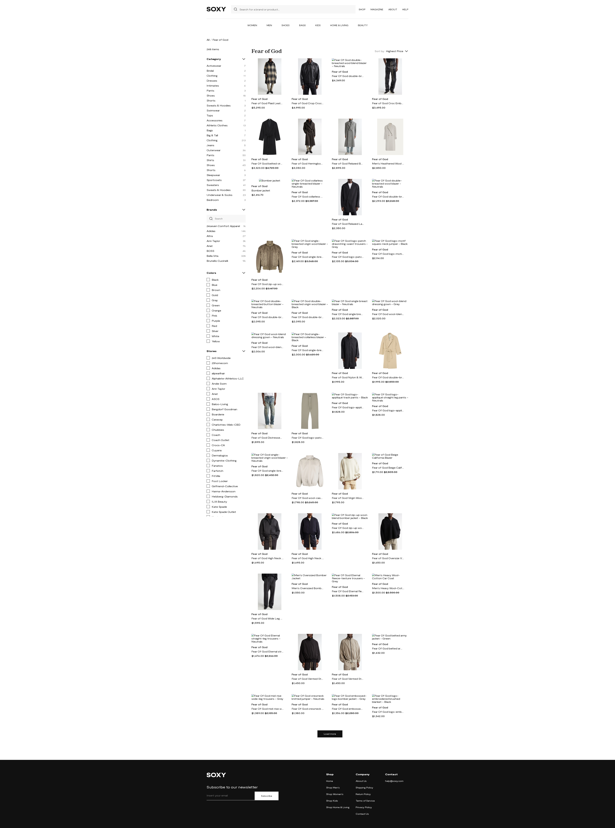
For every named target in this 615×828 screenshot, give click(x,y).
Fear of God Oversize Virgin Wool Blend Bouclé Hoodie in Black (388, 558)
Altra (210, 235)
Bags (302, 25)
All (208, 39)
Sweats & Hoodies (219, 105)
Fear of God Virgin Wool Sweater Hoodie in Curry (348, 497)
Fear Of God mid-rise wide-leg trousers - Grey (267, 708)
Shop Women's (334, 794)
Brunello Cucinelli (217, 260)
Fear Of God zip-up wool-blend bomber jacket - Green (267, 284)
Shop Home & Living (337, 807)
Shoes (286, 25)
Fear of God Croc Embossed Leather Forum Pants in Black (388, 103)
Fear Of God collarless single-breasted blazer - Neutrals (308, 196)
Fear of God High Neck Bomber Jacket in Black (267, 558)
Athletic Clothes (217, 125)
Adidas (211, 230)
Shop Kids (332, 800)
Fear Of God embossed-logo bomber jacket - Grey (348, 708)
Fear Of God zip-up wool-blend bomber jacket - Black (348, 527)
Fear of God (259, 98)
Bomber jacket (260, 190)
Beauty (363, 25)
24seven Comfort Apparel (223, 225)
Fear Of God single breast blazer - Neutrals (348, 313)
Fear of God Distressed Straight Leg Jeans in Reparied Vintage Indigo (267, 437)
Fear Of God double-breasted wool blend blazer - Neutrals (348, 75)
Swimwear (213, 110)
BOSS (210, 250)
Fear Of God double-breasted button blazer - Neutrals (267, 317)
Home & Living (339, 25)
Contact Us (362, 813)
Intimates (213, 85)
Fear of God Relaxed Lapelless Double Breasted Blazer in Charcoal (348, 223)
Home (329, 781)
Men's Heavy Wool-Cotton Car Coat (388, 588)
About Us (361, 781)
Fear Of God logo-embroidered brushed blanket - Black (388, 711)
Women (252, 25)
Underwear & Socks (219, 194)
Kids (318, 25)
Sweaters (213, 184)
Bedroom (213, 199)
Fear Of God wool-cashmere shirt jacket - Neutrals (308, 497)
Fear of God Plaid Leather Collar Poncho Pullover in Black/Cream (267, 103)
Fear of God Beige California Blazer (388, 467)
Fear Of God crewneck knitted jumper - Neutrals (308, 708)
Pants (210, 90)
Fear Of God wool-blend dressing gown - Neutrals (267, 347)
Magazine (377, 9)
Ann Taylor (213, 240)
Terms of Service (365, 800)
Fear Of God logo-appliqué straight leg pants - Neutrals (388, 410)
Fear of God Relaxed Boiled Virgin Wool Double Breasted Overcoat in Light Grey (348, 163)
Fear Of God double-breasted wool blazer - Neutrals (388, 196)
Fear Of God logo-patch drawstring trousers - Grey (308, 437)
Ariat (210, 245)
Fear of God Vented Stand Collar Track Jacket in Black (308, 678)
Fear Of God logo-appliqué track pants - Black (348, 407)
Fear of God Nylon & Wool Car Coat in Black (348, 377)
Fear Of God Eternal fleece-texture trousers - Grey (348, 591)
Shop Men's (333, 787)
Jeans (210, 145)
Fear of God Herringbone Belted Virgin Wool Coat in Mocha (308, 163)
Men (269, 25)
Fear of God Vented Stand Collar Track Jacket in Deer (348, 678)
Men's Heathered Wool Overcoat (388, 163)
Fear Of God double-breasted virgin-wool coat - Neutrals (388, 377)
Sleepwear (213, 175)
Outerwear (214, 150)
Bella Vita (212, 255)
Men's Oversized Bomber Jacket (308, 588)
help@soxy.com (394, 781)
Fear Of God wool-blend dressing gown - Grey (388, 313)
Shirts (210, 160)
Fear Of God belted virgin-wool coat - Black (267, 163)
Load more (330, 734)
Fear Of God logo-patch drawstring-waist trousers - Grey (348, 256)
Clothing (212, 75)
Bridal (210, 70)
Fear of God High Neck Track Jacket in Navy (308, 558)
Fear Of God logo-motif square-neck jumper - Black (388, 253)
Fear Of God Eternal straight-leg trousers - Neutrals (267, 651)
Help (405, 9)
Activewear (214, 65)
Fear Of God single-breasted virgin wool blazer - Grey (308, 256)
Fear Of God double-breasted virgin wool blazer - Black (308, 317)
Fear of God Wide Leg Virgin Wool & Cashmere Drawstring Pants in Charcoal (267, 618)
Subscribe (266, 796)
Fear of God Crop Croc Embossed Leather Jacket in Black (308, 103)
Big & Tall (212, 135)
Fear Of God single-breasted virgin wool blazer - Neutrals (267, 470)
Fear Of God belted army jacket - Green (388, 648)
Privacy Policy (364, 807)
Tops (210, 115)
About (392, 9)
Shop (362, 9)
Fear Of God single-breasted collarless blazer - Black (308, 350)
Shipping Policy (364, 787)
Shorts (211, 100)
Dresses (212, 80)
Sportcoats (214, 179)
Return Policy (363, 794)
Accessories (214, 120)
